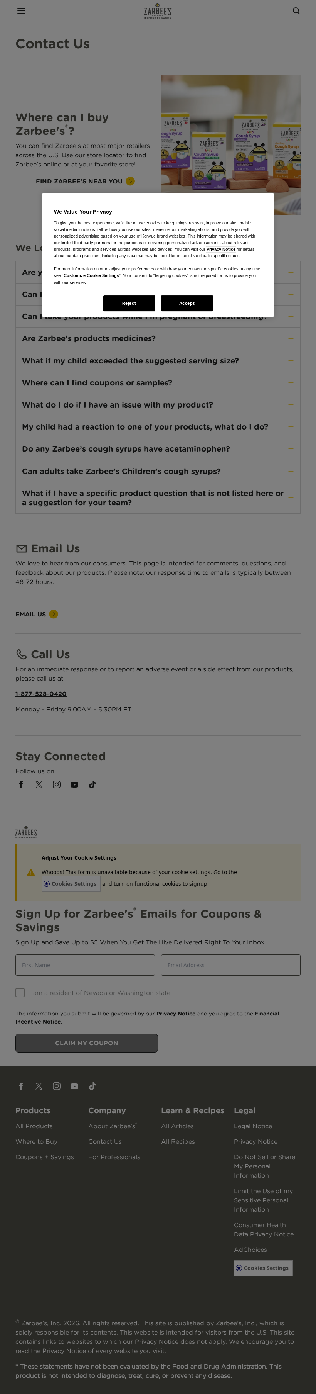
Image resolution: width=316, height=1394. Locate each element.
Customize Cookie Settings (91, 275)
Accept (187, 303)
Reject (129, 303)
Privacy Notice (221, 249)
